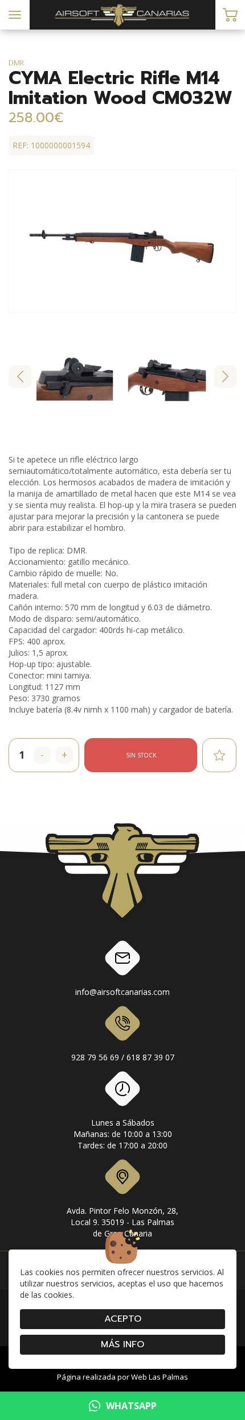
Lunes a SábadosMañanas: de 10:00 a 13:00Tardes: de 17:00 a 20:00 (123, 1134)
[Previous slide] (20, 376)
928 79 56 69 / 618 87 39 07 (122, 1057)
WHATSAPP (131, 1406)
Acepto (122, 1319)
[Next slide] (225, 376)
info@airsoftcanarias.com (122, 991)
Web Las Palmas (159, 1377)
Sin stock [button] (141, 755)
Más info (122, 1344)
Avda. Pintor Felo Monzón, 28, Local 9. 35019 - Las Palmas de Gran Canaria (122, 1222)
